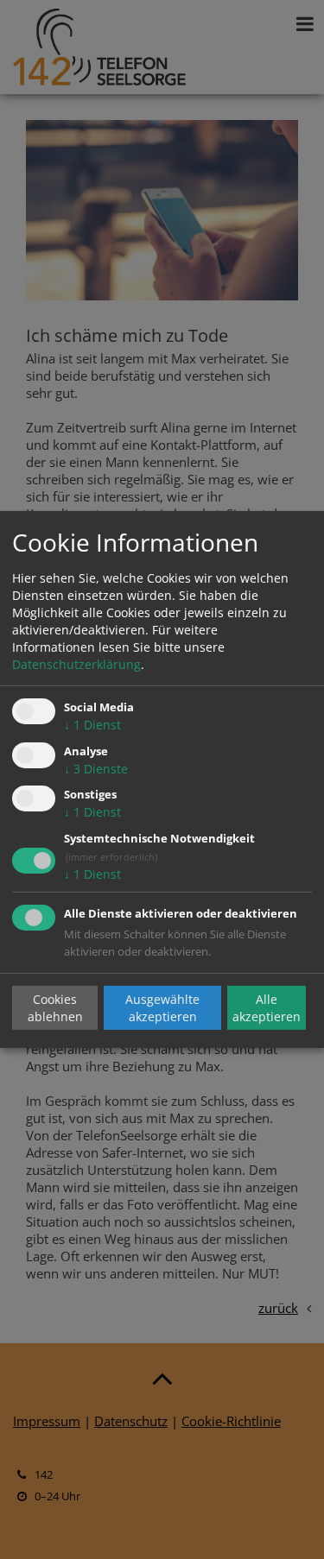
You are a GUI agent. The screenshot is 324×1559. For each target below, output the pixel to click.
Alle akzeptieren (266, 1007)
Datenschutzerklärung (76, 664)
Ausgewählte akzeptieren (162, 1007)
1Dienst (92, 724)
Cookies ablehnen (55, 1007)
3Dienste (96, 769)
